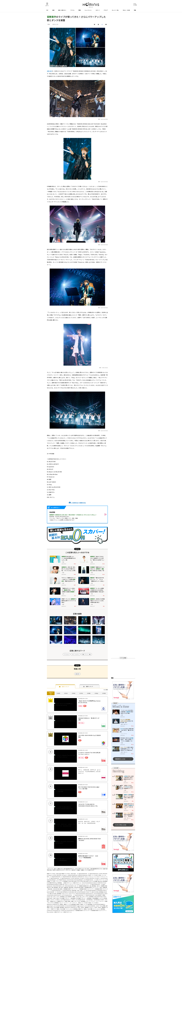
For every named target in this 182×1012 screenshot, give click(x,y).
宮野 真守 (49, 71)
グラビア (106, 10)
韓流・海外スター (62, 10)
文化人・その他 (126, 10)
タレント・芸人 (115, 10)
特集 (135, 10)
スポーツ (98, 10)
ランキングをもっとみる (120, 825)
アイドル (72, 10)
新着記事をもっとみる (120, 759)
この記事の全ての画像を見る (78, 503)
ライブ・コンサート (75, 654)
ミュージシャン (88, 10)
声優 (79, 10)
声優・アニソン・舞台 (86, 654)
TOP (47, 10)
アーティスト (66, 654)
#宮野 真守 (77, 674)
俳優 (53, 10)
